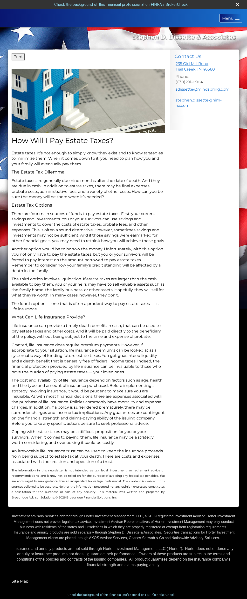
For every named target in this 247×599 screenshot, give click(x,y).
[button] (231, 18)
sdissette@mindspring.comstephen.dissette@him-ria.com (202, 97)
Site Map (20, 581)
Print (18, 56)
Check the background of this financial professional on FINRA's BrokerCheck (121, 4)
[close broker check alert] (237, 4)
